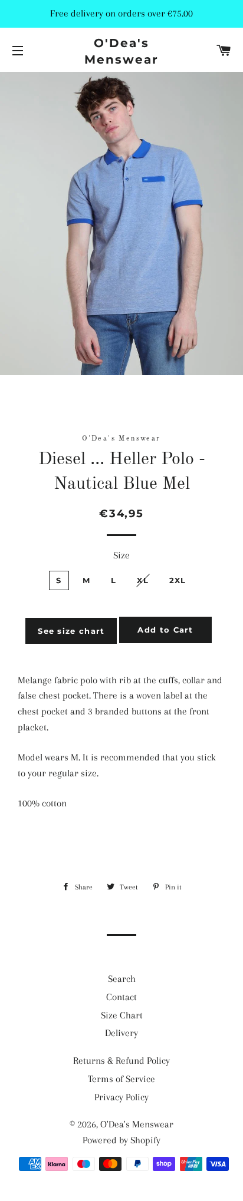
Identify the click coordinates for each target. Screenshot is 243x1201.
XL (143, 580)
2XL (177, 580)
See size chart (71, 631)
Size (121, 555)
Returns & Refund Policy (121, 1060)
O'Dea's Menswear (121, 51)
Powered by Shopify (121, 1140)
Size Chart (122, 1015)
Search (122, 978)
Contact (121, 997)
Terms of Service (121, 1078)
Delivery (121, 1032)
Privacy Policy (121, 1097)
